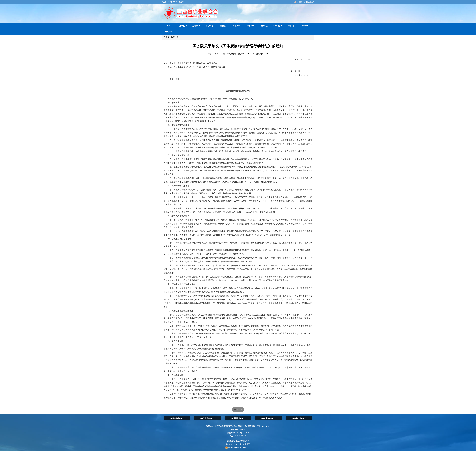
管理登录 (246, 444)
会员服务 (195, 26)
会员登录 (299, 2)
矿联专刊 (236, 26)
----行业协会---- (206, 418)
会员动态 (168, 32)
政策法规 (264, 26)
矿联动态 (209, 26)
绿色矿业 (250, 26)
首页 (168, 26)
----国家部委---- (176, 418)
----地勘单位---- (237, 418)
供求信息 (276, 26)
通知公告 (223, 26)
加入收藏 (239, 409)
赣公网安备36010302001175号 (239, 447)
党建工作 (291, 26)
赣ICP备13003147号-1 (234, 444)
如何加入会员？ (309, 2)
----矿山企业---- (267, 418)
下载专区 (304, 26)
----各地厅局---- (298, 418)
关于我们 (181, 26)
